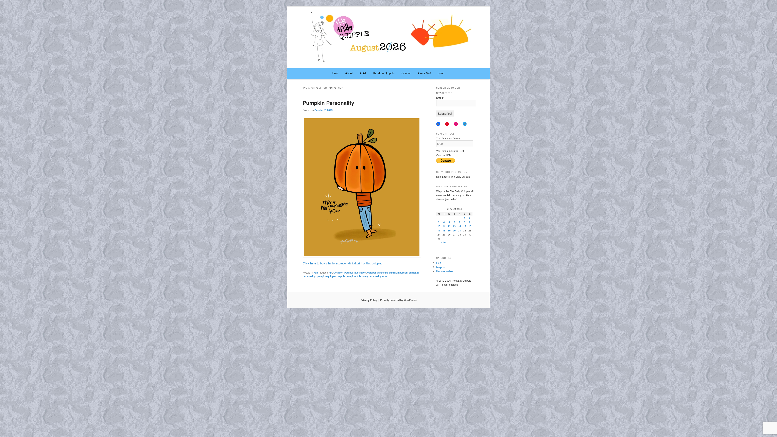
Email (440, 98)
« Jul (443, 242)
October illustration (355, 272)
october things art (377, 272)
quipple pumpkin (346, 276)
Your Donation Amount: (449, 138)
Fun (316, 272)
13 (454, 226)
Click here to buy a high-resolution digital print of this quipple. (342, 263)
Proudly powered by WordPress (398, 300)
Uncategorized (445, 271)
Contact (406, 73)
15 (464, 226)
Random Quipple (384, 73)
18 (444, 230)
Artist (363, 73)
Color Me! (424, 73)
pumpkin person (398, 272)
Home (334, 73)
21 (459, 230)
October (338, 272)
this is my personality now (372, 276)
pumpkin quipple (326, 276)
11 (444, 226)
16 (469, 226)
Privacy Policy (369, 300)
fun (330, 272)
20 (454, 230)
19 (449, 230)
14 (459, 226)
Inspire (440, 267)
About (349, 73)
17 (438, 230)
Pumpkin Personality (328, 102)
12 (449, 226)
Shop (441, 73)
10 (438, 226)
